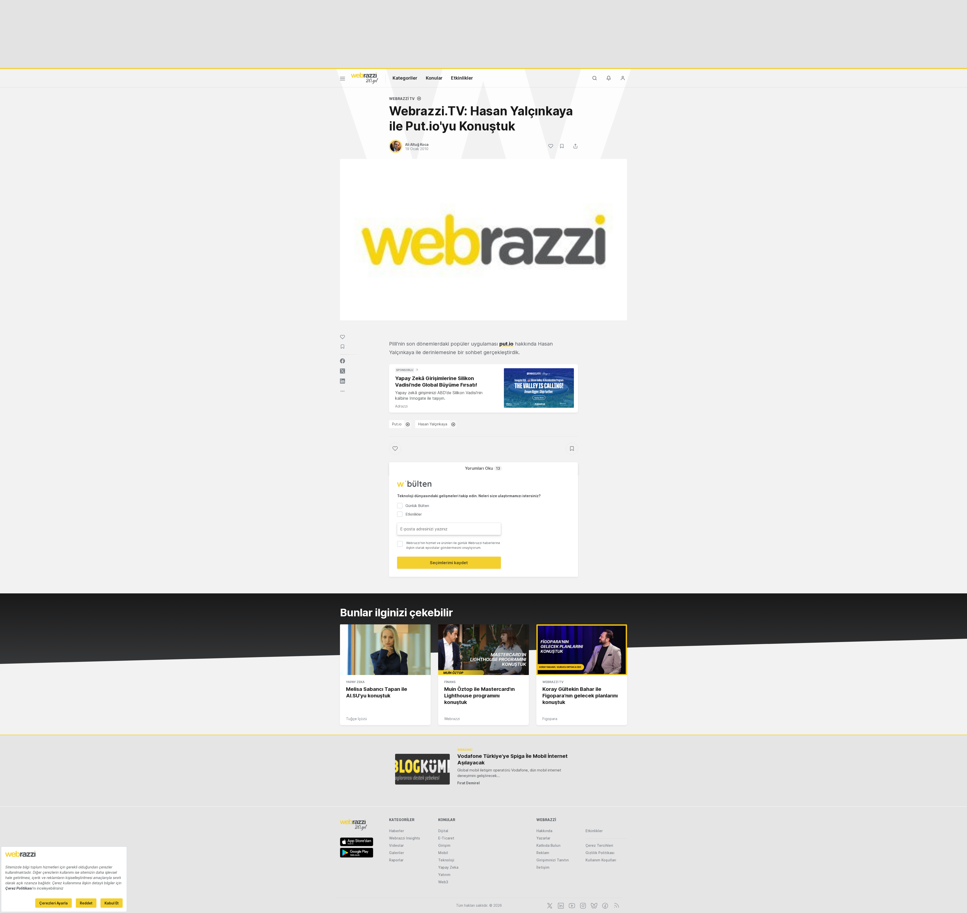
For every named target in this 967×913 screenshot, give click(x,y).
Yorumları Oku (482, 468)
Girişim (444, 845)
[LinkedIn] (560, 905)
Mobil (443, 853)
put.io (506, 344)
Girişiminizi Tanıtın (552, 860)
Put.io (397, 424)
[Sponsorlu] (539, 388)
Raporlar (396, 860)
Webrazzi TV (402, 98)
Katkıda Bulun (548, 845)
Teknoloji (446, 860)
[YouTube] (571, 905)
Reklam (542, 853)
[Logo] (364, 77)
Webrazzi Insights (404, 838)
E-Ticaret (446, 838)
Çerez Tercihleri (599, 845)
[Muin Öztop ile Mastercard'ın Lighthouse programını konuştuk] (483, 649)
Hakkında (544, 831)
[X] (549, 905)
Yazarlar (543, 838)
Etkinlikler (462, 78)
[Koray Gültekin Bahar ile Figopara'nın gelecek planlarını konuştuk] (581, 649)
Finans (450, 682)
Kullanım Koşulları (600, 860)
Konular (434, 78)
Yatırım (444, 874)
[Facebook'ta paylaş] (342, 360)
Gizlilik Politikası (599, 853)
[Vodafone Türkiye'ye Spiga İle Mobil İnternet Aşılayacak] (422, 769)
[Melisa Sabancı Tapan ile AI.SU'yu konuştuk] (385, 649)
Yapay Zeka (355, 682)
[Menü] (342, 79)
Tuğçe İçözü (356, 719)
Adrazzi (401, 406)
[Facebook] (605, 905)
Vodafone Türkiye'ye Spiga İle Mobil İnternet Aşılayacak (512, 759)
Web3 (443, 882)
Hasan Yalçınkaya (432, 424)
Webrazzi (452, 719)
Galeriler (396, 853)
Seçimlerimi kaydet (449, 562)
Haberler (396, 831)
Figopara (549, 719)
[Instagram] (582, 905)
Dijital (443, 831)
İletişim (542, 867)
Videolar (396, 845)
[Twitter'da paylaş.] (342, 371)
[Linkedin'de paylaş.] (342, 381)
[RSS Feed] (615, 905)
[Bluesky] (594, 905)
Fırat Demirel (468, 783)
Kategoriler (405, 78)
